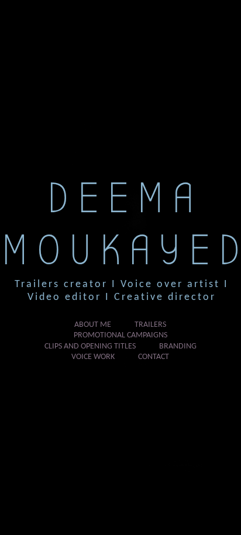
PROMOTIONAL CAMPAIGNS (120, 335)
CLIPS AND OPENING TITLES (90, 346)
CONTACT (153, 357)
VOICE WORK (93, 357)
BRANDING (178, 346)
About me (92, 324)
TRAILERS (150, 324)
